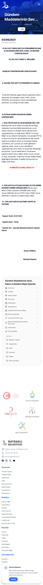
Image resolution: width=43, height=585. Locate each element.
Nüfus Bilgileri (6, 544)
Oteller (4, 538)
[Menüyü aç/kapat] (39, 5)
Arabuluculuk (6, 520)
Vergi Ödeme (6, 505)
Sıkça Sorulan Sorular (8, 523)
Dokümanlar (5, 478)
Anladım (13, 579)
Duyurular (5, 559)
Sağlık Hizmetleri (7, 514)
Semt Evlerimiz (6, 511)
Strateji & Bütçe (6, 474)
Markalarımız (6, 493)
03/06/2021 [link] (28, 24)
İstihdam (4, 508)
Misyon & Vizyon (7, 484)
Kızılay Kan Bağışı (7, 550)
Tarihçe (4, 532)
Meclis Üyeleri (6, 487)
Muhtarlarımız (6, 490)
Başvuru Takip (6, 502)
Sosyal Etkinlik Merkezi (9, 517)
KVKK (3, 481)
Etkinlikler (5, 562)
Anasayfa (14, 24)
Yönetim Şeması (7, 471)
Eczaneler (5, 541)
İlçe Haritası (5, 547)
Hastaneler (5, 535)
